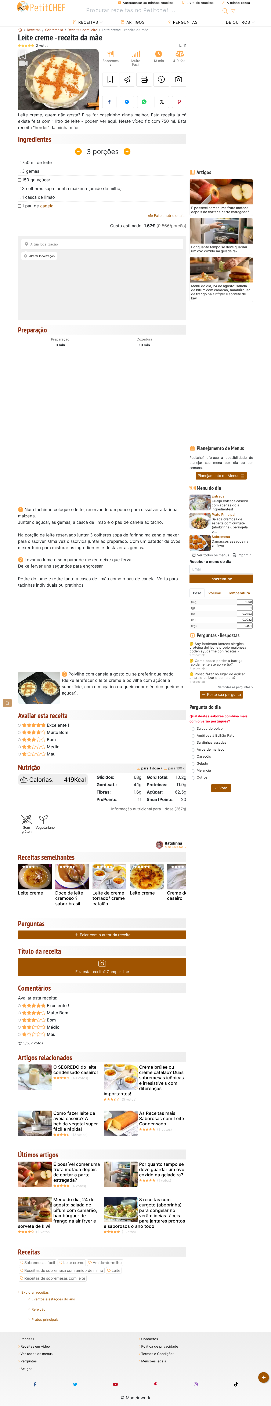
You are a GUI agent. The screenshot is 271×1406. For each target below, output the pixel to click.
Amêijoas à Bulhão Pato (216, 735)
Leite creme (30, 893)
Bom (51, 739)
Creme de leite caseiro (182, 895)
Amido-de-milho (107, 1262)
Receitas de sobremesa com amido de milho (63, 1270)
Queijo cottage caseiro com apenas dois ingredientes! (230, 505)
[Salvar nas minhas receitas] (110, 80)
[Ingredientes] (7, 703)
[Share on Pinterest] (179, 102)
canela (46, 205)
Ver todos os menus (212, 555)
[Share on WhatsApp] (144, 102)
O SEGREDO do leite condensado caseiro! (75, 1069)
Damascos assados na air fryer (230, 543)
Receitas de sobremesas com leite (54, 1278)
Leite (116, 1270)
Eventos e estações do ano (53, 1299)
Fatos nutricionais (168, 215)
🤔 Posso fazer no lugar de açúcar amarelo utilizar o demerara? (217, 676)
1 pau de (37, 205)
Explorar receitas (35, 1292)
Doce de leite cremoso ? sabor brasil (69, 898)
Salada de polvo (210, 728)
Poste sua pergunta (223, 694)
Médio (52, 746)
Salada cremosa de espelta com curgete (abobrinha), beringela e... (230, 525)
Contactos (149, 1339)
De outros (237, 22)
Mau (50, 754)
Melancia (204, 770)
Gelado (202, 763)
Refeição (39, 1309)
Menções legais (153, 1361)
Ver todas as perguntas (234, 687)
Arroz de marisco (210, 749)
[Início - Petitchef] (20, 30)
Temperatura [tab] (239, 593)
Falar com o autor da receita (104, 935)
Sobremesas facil (39, 1262)
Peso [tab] (197, 593)
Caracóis (204, 756)
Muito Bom (57, 732)
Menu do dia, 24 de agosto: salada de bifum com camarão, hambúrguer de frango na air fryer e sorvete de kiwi (57, 1213)
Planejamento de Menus (219, 475)
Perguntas (185, 22)
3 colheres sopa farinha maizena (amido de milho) (72, 188)
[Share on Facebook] (109, 102)
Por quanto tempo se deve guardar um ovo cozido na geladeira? (161, 1169)
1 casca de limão (38, 197)
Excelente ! (57, 725)
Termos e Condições (157, 1354)
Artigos (135, 22)
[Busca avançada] (233, 11)
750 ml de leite (37, 162)
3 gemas (30, 171)
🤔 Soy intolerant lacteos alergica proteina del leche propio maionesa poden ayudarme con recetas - (217, 647)
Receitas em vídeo (35, 1346)
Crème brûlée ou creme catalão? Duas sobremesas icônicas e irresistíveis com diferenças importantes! (144, 1080)
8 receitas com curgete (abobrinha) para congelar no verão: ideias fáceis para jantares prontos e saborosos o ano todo (144, 1213)
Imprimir (243, 555)
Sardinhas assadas (211, 742)
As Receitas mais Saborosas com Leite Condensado (161, 1118)
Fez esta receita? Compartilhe (102, 971)
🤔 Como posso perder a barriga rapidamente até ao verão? (215, 662)
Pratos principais (45, 1319)
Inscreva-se (221, 579)
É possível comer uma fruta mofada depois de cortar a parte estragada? (76, 1172)
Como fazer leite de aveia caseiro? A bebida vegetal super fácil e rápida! (75, 1121)
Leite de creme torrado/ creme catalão (109, 898)
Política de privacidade (159, 1346)
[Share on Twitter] (162, 102)
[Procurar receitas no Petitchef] (225, 10)
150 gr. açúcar (36, 179)
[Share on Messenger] (127, 102)
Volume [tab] (214, 593)
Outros (202, 777)
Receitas (87, 22)
